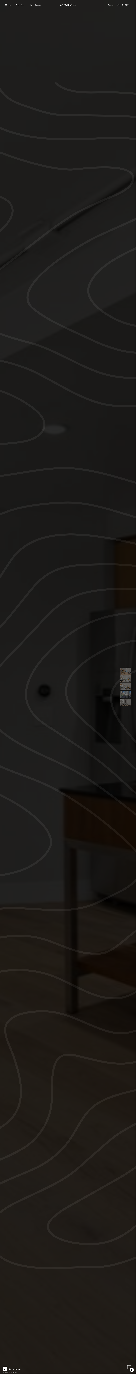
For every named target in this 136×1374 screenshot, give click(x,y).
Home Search (35, 5)
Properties (20, 5)
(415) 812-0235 (123, 5)
